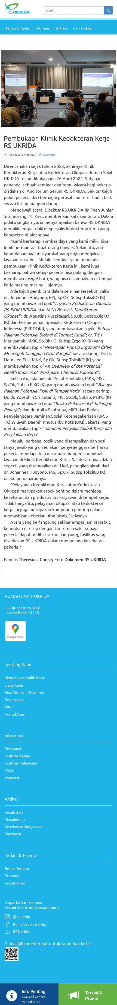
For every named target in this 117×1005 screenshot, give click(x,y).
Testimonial (15, 882)
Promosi (12, 875)
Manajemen (15, 819)
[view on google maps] (15, 630)
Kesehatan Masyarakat (24, 826)
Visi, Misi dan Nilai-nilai (24, 692)
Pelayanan (13, 748)
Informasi (43, 27)
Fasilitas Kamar (17, 755)
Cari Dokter (83, 27)
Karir (9, 706)
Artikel (62, 27)
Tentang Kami (17, 27)
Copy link (49, 154)
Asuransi (12, 777)
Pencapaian (14, 699)
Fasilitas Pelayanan (21, 762)
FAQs (9, 770)
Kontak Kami (15, 713)
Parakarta (13, 833)
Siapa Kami (14, 684)
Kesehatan (14, 812)
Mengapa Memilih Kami (25, 677)
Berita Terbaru (17, 868)
